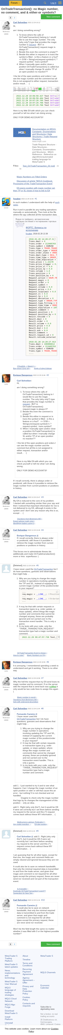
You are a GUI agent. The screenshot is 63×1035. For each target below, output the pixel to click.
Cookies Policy (26, 998)
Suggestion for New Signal (23, 893)
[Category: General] (5, 17)
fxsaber (17, 198)
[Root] (2, 18)
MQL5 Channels (48, 972)
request (32, 44)
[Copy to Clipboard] (57, 96)
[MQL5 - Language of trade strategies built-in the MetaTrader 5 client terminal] (4, 3)
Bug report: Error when (22, 368)
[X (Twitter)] (51, 998)
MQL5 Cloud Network (11, 999)
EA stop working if (42, 824)
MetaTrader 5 (46, 956)
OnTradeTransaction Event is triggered (32, 653)
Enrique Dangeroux (23, 375)
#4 (42, 530)
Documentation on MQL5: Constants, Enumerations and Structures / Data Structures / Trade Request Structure (44, 134)
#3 (42, 497)
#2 (48, 375)
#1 (36, 198)
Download (11, 1012)
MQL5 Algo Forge (10, 1005)
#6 (48, 662)
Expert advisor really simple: (24, 521)
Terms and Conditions (27, 964)
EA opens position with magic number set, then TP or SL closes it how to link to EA (34, 189)
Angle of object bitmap (43, 368)
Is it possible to (23, 889)
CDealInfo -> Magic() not (27, 366)
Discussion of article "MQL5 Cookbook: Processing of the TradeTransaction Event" (33, 182)
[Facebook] (42, 998)
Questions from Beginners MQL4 (30, 519)
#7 (42, 678)
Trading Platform (11, 958)
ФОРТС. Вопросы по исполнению (36, 228)
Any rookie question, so (22, 824)
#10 (43, 900)
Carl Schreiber (20, 22)
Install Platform (9, 1018)
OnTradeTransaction (43, 569)
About (25, 956)
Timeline (26, 959)
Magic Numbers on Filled (37, 655)
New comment (53, 17)
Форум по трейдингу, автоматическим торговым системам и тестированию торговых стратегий (36, 221)
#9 (37, 831)
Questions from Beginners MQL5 (26, 700)
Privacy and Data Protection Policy (28, 990)
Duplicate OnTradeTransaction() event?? (29, 891)
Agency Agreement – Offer (29, 980)
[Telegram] (47, 998)
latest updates (11, 965)
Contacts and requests (29, 1004)
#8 (42, 708)
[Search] (45, 3)
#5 (37, 565)
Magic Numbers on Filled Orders (32, 177)
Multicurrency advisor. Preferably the (31, 822)
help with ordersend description (25, 702)
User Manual (11, 982)
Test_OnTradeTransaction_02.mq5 (39, 166)
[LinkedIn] (42, 1003)
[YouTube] (56, 998)
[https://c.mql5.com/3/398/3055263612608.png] (36, 89)
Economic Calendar (45, 986)
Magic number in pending (27, 697)
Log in (53, 3)
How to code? (18, 655)
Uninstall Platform (9, 1024)
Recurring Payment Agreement (28, 971)
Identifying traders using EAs (24, 523)
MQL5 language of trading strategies (10, 991)
